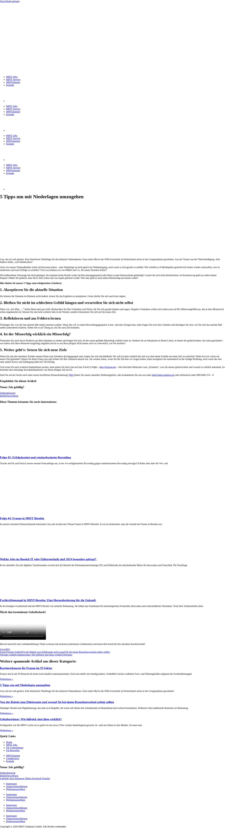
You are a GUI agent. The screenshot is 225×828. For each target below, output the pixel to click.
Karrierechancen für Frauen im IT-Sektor (26, 668)
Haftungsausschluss (15, 789)
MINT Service (13, 79)
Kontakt (10, 85)
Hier (71, 375)
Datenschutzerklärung (16, 786)
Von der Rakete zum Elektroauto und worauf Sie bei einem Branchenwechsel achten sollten (57, 702)
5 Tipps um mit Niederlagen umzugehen (25, 685)
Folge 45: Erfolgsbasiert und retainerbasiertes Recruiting (35, 457)
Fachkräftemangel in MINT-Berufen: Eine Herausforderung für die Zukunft (48, 600)
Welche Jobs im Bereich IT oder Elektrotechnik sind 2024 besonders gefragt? (48, 559)
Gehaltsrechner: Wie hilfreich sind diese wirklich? (31, 719)
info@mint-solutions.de (163, 375)
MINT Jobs (11, 76)
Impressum (11, 783)
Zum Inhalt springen (10, 1)
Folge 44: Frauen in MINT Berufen (22, 518)
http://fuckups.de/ (107, 367)
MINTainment (13, 82)
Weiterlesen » (6, 679)
